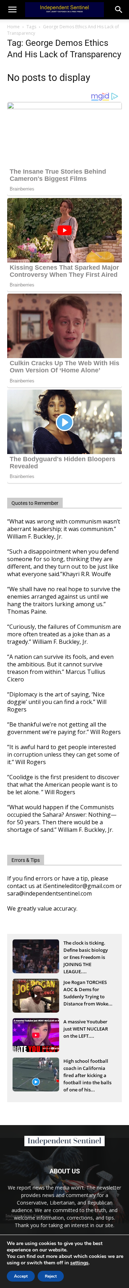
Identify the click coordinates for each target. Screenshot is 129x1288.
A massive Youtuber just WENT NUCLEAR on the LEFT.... (85, 1028)
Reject (51, 1276)
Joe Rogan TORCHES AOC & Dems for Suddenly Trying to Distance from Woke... (88, 990)
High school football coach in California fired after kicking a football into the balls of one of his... (87, 1069)
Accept (21, 1276)
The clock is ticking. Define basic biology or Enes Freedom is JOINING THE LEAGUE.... (85, 951)
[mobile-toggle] (12, 9)
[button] (119, 9)
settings (79, 1263)
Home (13, 27)
